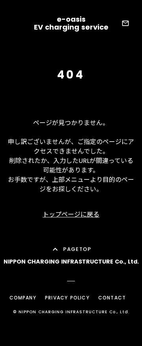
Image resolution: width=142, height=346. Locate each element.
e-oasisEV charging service (71, 23)
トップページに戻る (71, 214)
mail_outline (125, 23)
